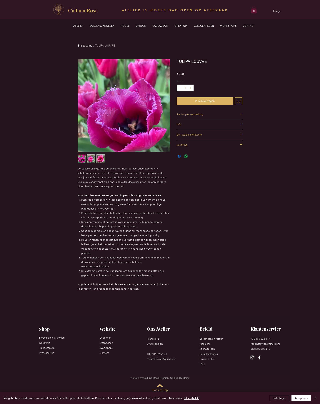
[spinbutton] (185, 88)
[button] (254, 10)
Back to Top (160, 390)
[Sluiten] (315, 398)
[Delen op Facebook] (179, 156)
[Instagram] (252, 357)
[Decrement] (179, 88)
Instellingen (279, 398)
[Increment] (191, 88)
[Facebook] (259, 357)
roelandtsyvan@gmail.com (161, 358)
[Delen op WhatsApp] (186, 156)
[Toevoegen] (238, 101)
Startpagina (85, 46)
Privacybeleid (191, 398)
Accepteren (301, 398)
